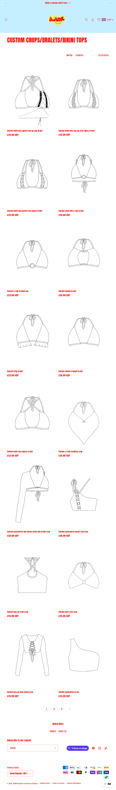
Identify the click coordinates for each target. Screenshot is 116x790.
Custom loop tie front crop (17, 612)
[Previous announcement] (5, 3)
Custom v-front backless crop (70, 451)
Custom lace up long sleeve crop (20, 692)
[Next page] (69, 709)
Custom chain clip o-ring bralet (71, 211)
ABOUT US (62, 731)
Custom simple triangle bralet (71, 371)
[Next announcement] (110, 3)
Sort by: (69, 55)
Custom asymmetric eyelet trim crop (73, 532)
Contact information (74, 783)
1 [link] (46, 709)
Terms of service (58, 783)
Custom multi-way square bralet (20, 451)
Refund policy (45, 783)
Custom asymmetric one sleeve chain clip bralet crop (28, 532)
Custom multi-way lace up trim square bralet (77, 131)
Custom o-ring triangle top (17, 291)
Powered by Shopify (30, 783)
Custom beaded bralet (67, 291)
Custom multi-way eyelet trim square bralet (24, 211)
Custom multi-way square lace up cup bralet (25, 131)
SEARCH (53, 731)
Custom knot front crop (68, 612)
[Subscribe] (55, 748)
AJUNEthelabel (18, 783)
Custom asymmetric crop (69, 692)
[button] (6, 19)
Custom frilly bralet (15, 371)
